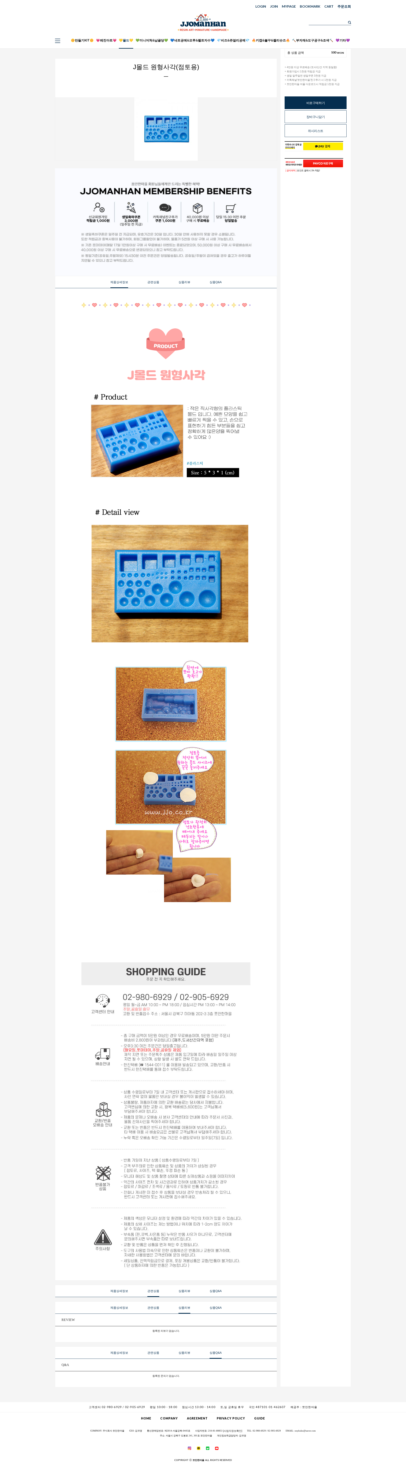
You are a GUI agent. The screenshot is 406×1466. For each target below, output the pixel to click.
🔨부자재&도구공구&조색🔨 (312, 40)
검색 (349, 22)
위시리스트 (315, 131)
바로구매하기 (315, 103)
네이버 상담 (380, 31)
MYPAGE (289, 6)
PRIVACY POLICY (231, 1418)
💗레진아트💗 (106, 40)
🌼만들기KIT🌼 (82, 40)
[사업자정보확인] (232, 1430)
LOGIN (260, 6)
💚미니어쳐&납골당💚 (152, 40)
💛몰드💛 (126, 40)
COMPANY (169, 1418)
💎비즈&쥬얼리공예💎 (233, 40)
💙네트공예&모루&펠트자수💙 (192, 40)
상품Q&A (216, 282)
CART (328, 6)
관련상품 (153, 282)
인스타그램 (380, 37)
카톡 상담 (380, 26)
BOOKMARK (310, 6)
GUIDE (259, 1418)
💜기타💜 (343, 40)
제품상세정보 (119, 282)
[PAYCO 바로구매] (323, 163)
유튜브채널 (380, 42)
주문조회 (344, 6)
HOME (146, 1418)
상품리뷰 (184, 282)
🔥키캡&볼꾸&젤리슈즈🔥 (271, 40)
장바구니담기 (315, 117)
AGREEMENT (197, 1418)
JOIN (274, 6)
